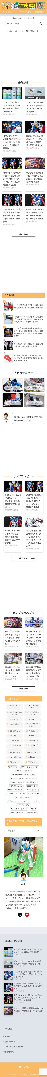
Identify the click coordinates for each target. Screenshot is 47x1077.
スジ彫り (33, 719)
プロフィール (33, 762)
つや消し (33, 736)
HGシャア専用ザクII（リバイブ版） (24, 778)
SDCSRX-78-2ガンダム (16, 790)
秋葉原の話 (33, 757)
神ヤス (34, 809)
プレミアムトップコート (17, 801)
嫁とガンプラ (15, 752)
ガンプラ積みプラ (33, 746)
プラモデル (33, 741)
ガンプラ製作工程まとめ (33, 713)
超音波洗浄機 (32, 813)
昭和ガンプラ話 (33, 752)
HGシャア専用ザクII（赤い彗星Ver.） (24, 782)
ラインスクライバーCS (19, 809)
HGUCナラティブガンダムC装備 (24, 774)
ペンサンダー (34, 801)
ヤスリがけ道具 (15, 724)
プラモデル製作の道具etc (33, 725)
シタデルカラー (34, 793)
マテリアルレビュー (24, 805)
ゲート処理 (33, 731)
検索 (40, 23)
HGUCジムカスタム (23, 771)
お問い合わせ (9, 1041)
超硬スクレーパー (17, 813)
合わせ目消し (15, 731)
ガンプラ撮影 (15, 745)
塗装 (15, 719)
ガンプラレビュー (15, 707)
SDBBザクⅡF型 (32, 786)
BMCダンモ (13, 767)
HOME (7, 1036)
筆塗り (15, 741)
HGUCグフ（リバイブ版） (30, 767)
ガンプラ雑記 (15, 757)
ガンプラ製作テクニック (15, 713)
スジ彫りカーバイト (24, 797)
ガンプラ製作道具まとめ (33, 707)
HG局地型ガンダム (16, 786)
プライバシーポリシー (13, 1047)
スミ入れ (15, 736)
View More (23, 234)
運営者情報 (9, 1052)
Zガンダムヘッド (33, 790)
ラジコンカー (15, 762)
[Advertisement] (23, 56)
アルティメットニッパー (16, 793)
